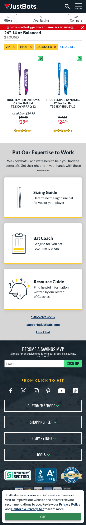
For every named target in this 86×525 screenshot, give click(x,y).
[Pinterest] (48, 390)
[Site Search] (66, 6)
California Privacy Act (27, 509)
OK (43, 517)
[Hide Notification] (82, 27)
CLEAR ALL (67, 47)
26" (8, 47)
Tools (41, 454)
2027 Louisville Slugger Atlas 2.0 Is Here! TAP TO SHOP (40, 27)
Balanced (44, 47)
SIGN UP (73, 363)
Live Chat (43, 332)
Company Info (41, 438)
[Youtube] (61, 390)
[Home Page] (21, 6)
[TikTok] (75, 390)
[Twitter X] (23, 390)
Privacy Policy (69, 504)
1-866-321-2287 (43, 317)
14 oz (23, 47)
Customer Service (41, 405)
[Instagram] (36, 390)
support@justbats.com (43, 324)
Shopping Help (41, 421)
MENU (79, 7)
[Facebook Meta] (10, 390)
